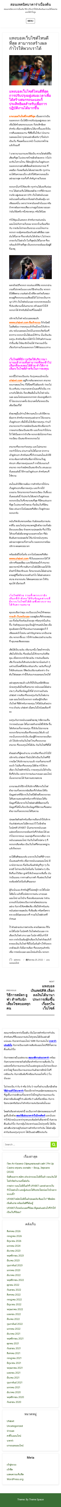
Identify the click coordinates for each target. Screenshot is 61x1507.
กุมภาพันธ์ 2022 (15, 1324)
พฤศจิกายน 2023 (15, 1255)
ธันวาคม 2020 (14, 1392)
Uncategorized (15, 1426)
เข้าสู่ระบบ (11, 1464)
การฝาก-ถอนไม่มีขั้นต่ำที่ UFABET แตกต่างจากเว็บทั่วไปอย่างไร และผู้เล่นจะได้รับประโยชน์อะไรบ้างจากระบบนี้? (32, 1190)
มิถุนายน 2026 (14, 1241)
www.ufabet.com (19, 558)
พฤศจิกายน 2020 (15, 1397)
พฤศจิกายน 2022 (15, 1280)
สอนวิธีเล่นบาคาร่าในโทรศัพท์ (30, 1115)
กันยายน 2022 (14, 1289)
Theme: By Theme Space (30, 1499)
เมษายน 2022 (14, 1314)
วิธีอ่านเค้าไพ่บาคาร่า (14, 1090)
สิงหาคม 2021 (13, 1353)
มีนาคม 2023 (13, 1260)
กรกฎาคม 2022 (14, 1299)
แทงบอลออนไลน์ (15, 1445)
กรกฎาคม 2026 (14, 1236)
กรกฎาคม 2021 (14, 1358)
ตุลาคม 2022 (13, 1285)
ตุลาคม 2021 (13, 1343)
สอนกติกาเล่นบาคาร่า (38, 1057)
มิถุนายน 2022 (14, 1304)
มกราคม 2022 (13, 1328)
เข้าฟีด (10, 1469)
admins (17, 960)
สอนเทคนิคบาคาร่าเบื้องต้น (30, 5)
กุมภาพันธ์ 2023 (15, 1265)
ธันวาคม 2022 (14, 1275)
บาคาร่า (10, 1440)
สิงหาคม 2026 (14, 1231)
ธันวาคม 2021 (13, 1333)
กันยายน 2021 (14, 1348)
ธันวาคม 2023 (13, 1250)
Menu (30, 21)
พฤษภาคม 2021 (15, 1367)
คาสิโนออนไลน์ (14, 1435)
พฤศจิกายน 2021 (15, 1338)
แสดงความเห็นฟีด (15, 1474)
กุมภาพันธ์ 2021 (14, 1382)
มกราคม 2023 (13, 1270)
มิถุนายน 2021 (14, 1363)
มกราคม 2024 (13, 1245)
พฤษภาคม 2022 (15, 1309)
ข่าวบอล (10, 1430)
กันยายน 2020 (14, 1402)
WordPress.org (15, 1479)
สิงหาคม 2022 (14, 1294)
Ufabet (10, 1421)
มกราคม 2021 (13, 1387)
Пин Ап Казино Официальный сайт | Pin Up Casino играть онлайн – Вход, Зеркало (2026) (30, 1167)
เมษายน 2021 (13, 1372)
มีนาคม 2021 (13, 1377)
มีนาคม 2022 (13, 1319)
